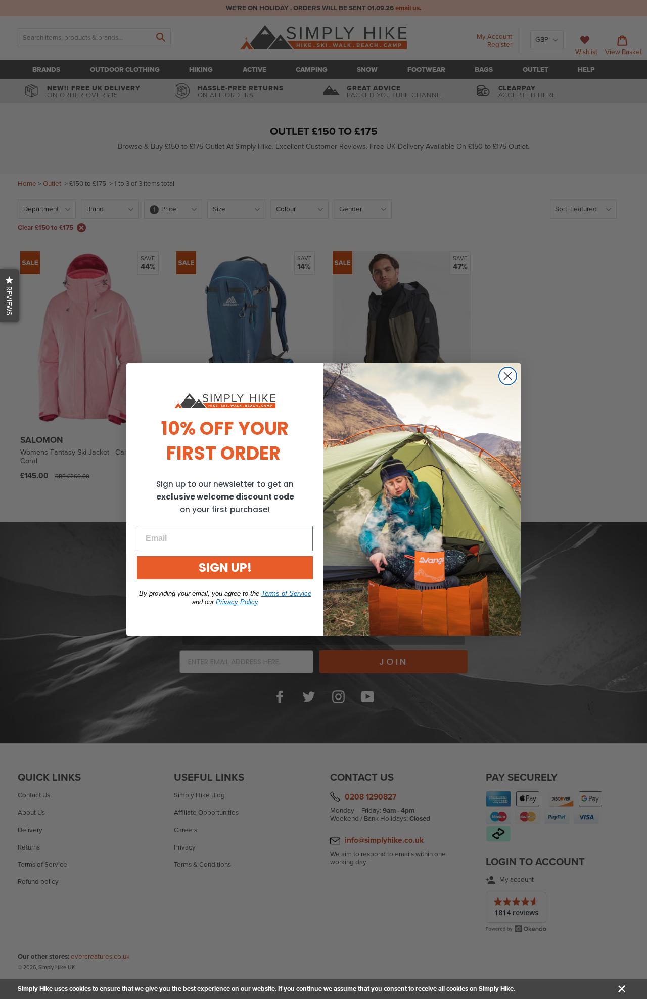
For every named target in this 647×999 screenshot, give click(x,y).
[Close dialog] (508, 376)
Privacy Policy (237, 602)
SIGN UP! (225, 567)
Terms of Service (286, 593)
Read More (532, 989)
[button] (9, 295)
